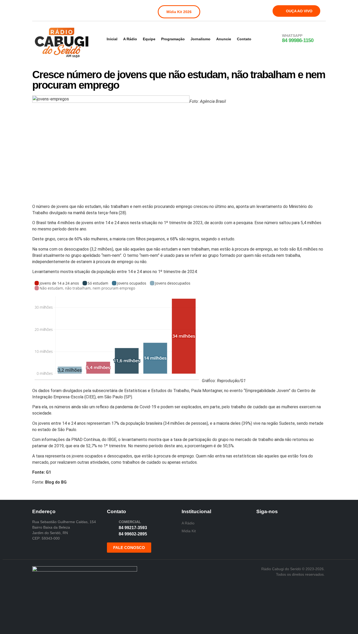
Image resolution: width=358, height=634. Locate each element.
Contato (244, 39)
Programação (173, 39)
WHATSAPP (292, 35)
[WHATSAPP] (275, 38)
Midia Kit (189, 531)
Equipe (149, 39)
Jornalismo (200, 39)
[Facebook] (39, 10)
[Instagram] (50, 10)
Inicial (112, 39)
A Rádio (130, 39)
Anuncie (223, 39)
